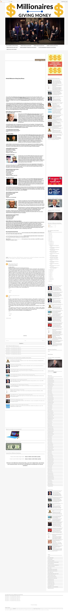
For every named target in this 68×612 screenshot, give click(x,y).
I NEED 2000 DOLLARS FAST (39, 45)
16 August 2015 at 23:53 (14, 263)
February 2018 (50, 412)
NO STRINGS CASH (51, 585)
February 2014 (50, 473)
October (51, 244)
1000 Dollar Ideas (36, 608)
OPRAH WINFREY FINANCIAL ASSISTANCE (28, 47)
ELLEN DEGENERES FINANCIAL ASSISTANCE (47, 47)
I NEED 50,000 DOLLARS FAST (12, 47)
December (51, 241)
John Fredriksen (12, 258)
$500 (14, 608)
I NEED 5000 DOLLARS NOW (26, 45)
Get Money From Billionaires (34, 257)
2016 (50, 238)
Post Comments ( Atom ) (27, 343)
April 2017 (49, 425)
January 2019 (50, 396)
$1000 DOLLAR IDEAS (51, 566)
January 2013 (50, 486)
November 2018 (50, 399)
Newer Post (7, 340)
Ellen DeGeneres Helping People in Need (16, 399)
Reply (9, 288)
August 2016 (50, 435)
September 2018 (50, 402)
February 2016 (50, 444)
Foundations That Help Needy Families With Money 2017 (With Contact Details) (57, 135)
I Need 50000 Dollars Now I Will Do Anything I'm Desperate (19, 384)
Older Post (43, 340)
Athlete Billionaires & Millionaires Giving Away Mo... (54, 249)
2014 (50, 240)
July (50, 272)
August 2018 (50, 403)
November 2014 (50, 460)
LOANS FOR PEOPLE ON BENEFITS (53, 565)
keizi (9, 263)
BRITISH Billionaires (20, 257)
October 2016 (50, 432)
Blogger (36, 604)
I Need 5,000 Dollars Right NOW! (17, 456)
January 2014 (50, 474)
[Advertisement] (25, 56)
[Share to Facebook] (12, 256)
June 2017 (49, 422)
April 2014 (49, 470)
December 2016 (50, 429)
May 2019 (49, 390)
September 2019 (50, 384)
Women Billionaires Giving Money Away (13, 232)
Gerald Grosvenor (26, 257)
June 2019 (49, 389)
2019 (50, 234)
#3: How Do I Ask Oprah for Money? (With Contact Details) (19, 404)
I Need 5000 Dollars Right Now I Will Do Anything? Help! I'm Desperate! (21, 369)
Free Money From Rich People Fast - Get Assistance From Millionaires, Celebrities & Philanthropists (56, 116)
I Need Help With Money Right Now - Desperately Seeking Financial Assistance (22, 374)
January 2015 (50, 457)
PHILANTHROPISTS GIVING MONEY (53, 562)
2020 (50, 233)
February (51, 278)
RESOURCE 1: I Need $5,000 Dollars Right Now (13, 347)
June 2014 (49, 467)
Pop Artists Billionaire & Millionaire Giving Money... (54, 247)
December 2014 (50, 458)
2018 (50, 235)
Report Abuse (50, 354)
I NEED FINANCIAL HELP (51, 575)
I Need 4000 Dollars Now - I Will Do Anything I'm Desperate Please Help (21, 394)
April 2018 (49, 409)
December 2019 (50, 380)
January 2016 (50, 445)
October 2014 (50, 461)
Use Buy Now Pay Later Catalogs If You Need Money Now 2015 (57, 110)
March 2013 (49, 483)
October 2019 (50, 383)
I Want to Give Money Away (56, 80)
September (51, 269)
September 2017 (50, 418)
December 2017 (50, 415)
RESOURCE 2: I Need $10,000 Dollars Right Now (13, 349)
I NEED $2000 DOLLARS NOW (52, 578)
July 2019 (49, 387)
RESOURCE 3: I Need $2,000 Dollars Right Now (12, 598)
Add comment (8, 318)
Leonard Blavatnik (23, 258)
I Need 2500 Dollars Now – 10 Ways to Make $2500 (54, 267)
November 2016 (50, 431)
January (51, 279)
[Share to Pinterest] (13, 256)
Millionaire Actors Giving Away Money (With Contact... (54, 251)
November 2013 (50, 477)
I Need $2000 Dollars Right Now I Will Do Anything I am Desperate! (57, 324)
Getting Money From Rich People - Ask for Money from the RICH (57, 317)
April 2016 (49, 441)
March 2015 (49, 454)
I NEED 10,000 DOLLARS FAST (52, 45)
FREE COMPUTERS (51, 563)
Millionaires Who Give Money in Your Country (17, 389)
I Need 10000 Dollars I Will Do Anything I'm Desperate (18, 379)
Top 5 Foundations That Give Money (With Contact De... (54, 256)
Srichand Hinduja (29, 258)
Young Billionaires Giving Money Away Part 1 (14, 235)
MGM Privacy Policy (51, 588)
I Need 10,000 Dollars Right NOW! (17, 458)
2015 (50, 239)
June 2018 (49, 406)
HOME (49, 556)
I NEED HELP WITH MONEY (11, 49)
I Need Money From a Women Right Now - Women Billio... (54, 257)
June (50, 273)
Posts (50, 225)
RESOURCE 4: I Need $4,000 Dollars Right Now (13, 352)
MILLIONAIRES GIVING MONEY (12, 45)
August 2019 (50, 386)
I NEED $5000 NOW (51, 579)
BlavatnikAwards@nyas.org (14, 131)
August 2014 (50, 464)
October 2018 (50, 400)
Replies (11, 290)
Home (25, 340)
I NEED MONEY (50, 559)
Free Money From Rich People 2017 (15, 359)
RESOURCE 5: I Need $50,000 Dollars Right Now (13, 354)
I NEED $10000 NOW (51, 582)
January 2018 (50, 413)
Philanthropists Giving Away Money (15, 364)
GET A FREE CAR (50, 572)
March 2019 (49, 393)
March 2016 (49, 442)
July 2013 (49, 480)
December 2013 (50, 476)
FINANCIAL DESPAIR (51, 560)
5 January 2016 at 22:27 (15, 295)
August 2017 (50, 419)
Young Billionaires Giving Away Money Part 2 (54, 261)
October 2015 (50, 448)
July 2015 (49, 451)
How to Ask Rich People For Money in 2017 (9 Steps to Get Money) (56, 123)
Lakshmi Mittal (18, 258)
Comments (50, 226)
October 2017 (50, 416)
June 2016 (49, 438)
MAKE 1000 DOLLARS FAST (52, 576)
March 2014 (49, 471)
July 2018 (49, 405)
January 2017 (50, 428)
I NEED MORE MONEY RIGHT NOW (53, 573)
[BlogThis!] (9, 256)
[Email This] (8, 256)
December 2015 (50, 447)
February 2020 (50, 377)
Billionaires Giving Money (12, 257)
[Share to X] (10, 256)
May (50, 274)
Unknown (10, 295)
